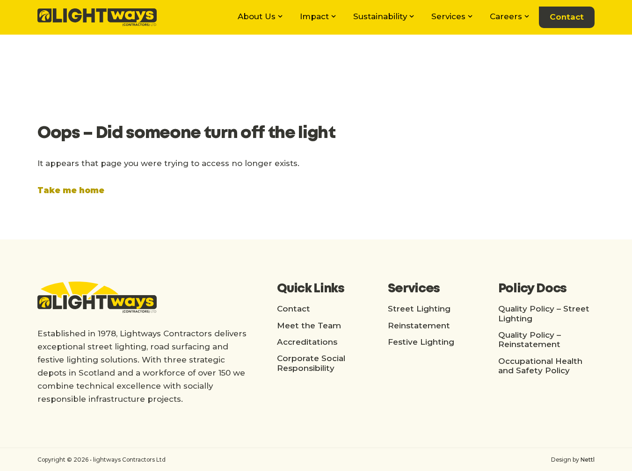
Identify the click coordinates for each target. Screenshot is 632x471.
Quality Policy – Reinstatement (529, 339)
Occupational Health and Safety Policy (540, 365)
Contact (567, 17)
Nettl (588, 459)
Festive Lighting (421, 342)
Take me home (70, 190)
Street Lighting (419, 308)
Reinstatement (419, 325)
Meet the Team (309, 325)
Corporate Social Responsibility (311, 363)
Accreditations (307, 342)
